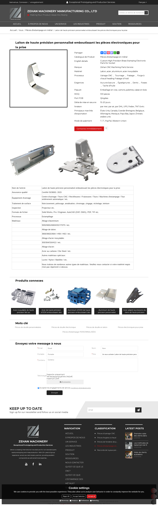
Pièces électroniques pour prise (130, 327)
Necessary (65, 500)
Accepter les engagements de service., (65, 388)
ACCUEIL (17, 24)
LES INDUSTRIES (81, 24)
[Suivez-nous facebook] (33, 464)
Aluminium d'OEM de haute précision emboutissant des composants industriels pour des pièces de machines (79, 311)
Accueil (13, 30)
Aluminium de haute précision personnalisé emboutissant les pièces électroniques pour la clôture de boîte (107, 311)
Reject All (66, 496)
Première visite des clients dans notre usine (140, 435)
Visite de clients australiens (140, 453)
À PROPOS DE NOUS (38, 24)
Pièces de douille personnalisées (28, 327)
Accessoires (66, 382)
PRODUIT (100, 24)
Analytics (75, 500)
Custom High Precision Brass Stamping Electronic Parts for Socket (123, 62)
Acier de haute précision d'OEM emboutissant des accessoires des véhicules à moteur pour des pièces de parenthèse (51, 311)
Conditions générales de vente (81, 388)
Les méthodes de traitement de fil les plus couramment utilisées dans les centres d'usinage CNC (141, 444)
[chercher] (146, 12)
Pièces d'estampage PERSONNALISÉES (79, 332)
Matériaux (16, 221)
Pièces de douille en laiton (96, 327)
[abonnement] (138, 409)
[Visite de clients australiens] (128, 454)
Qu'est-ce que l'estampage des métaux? (74, 479)
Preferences (85, 500)
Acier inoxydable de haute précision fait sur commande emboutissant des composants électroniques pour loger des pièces (23, 311)
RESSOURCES (134, 24)
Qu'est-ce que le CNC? (74, 469)
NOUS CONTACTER (74, 462)
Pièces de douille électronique (63, 327)
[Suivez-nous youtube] (26, 464)
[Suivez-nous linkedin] (40, 464)
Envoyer (54, 393)
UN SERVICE (61, 24)
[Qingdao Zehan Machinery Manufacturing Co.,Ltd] (17, 13)
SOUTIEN (116, 24)
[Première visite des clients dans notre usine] (128, 436)
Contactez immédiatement (89, 129)
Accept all (91, 496)
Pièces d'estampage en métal (39, 30)
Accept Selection (79, 496)
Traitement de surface (21, 203)
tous (21, 30)
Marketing (95, 500)
